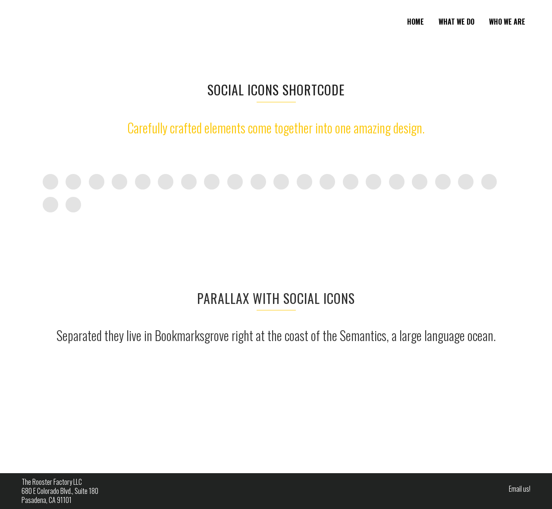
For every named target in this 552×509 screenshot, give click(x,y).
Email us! (519, 489)
